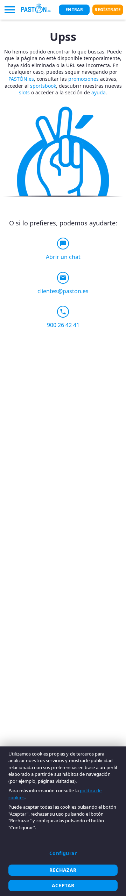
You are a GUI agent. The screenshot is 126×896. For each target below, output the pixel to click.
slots (24, 92)
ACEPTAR (63, 885)
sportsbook (43, 85)
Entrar (74, 10)
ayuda (98, 92)
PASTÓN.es (21, 78)
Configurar (63, 853)
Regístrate (107, 10)
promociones (83, 78)
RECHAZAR (62, 870)
